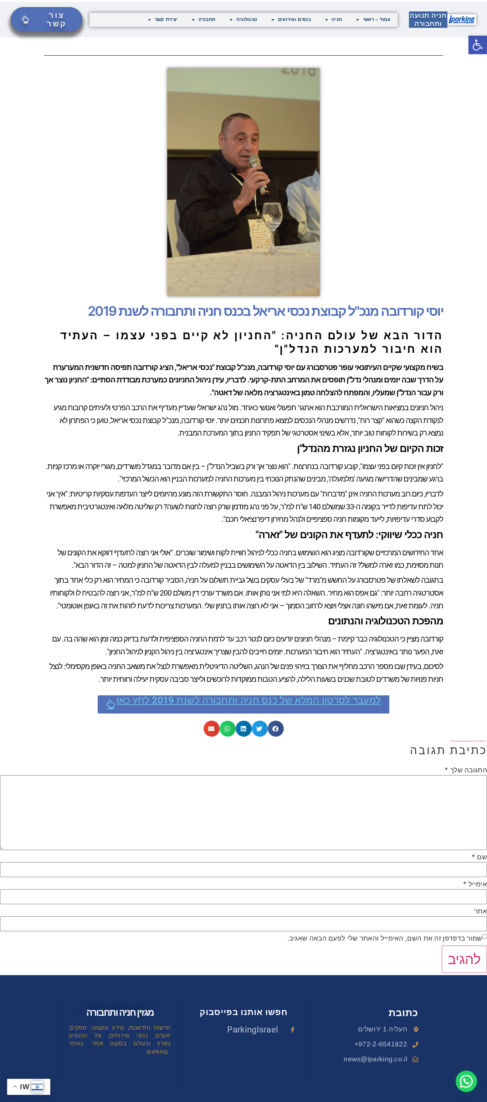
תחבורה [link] (207, 19)
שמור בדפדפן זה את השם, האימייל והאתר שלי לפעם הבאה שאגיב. (384, 938)
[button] (276, 729)
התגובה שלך (466, 770)
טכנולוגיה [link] (246, 19)
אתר (480, 911)
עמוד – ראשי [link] (376, 19)
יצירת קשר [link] (166, 19)
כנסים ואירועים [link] (294, 19)
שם (479, 857)
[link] (477, 45)
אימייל (475, 884)
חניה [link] (337, 19)
